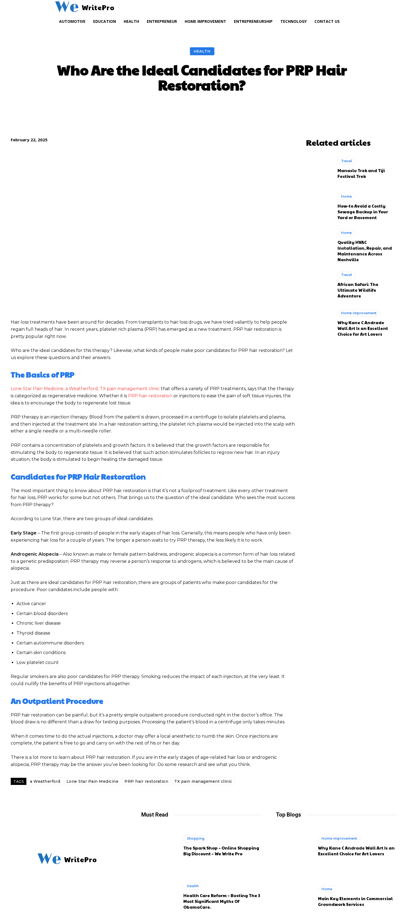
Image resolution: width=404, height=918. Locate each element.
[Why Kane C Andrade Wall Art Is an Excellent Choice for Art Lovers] (319, 323)
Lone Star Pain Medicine (93, 781)
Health (202, 51)
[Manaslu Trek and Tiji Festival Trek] (319, 168)
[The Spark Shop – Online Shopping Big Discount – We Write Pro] (159, 845)
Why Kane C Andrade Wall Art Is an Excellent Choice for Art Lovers (362, 328)
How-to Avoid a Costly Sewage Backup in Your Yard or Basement (362, 211)
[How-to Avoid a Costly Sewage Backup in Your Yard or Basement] (319, 206)
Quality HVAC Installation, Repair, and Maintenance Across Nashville (364, 250)
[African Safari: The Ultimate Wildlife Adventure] (319, 285)
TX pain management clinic (203, 781)
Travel (346, 161)
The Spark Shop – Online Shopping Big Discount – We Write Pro (221, 850)
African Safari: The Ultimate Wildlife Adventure (357, 290)
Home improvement (359, 313)
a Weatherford (45, 781)
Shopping (195, 838)
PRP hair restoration (146, 781)
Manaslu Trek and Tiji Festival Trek (361, 173)
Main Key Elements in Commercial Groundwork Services (355, 901)
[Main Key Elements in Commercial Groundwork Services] (294, 896)
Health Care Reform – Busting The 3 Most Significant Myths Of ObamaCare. (221, 901)
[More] (297, 108)
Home (346, 196)
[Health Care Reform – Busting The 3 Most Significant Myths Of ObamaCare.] (159, 896)
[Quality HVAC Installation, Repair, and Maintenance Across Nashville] (319, 245)
